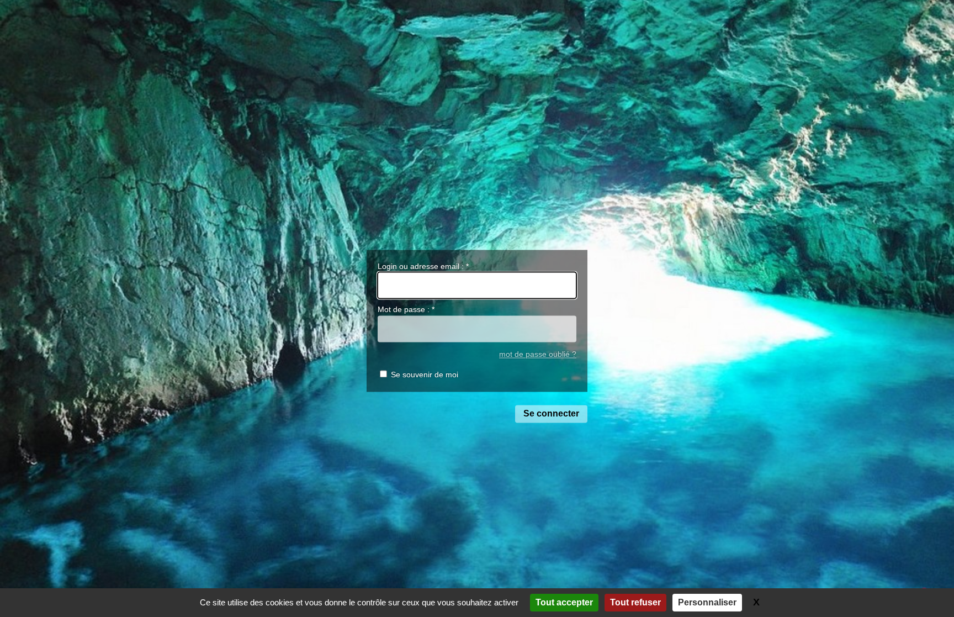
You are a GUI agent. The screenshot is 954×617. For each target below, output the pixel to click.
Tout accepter (564, 602)
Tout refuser (635, 602)
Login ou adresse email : (423, 266)
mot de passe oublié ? (537, 355)
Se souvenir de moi (424, 374)
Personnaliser (707, 602)
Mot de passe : (406, 309)
